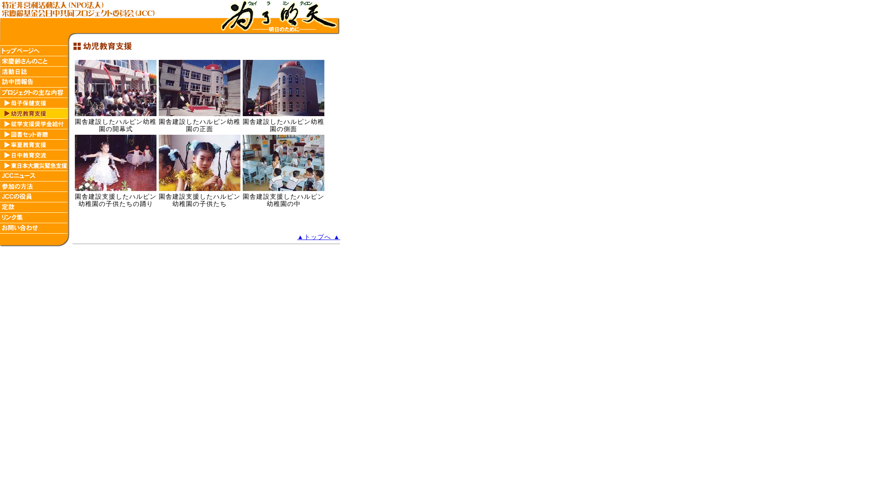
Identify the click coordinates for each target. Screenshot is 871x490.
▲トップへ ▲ (318, 237)
